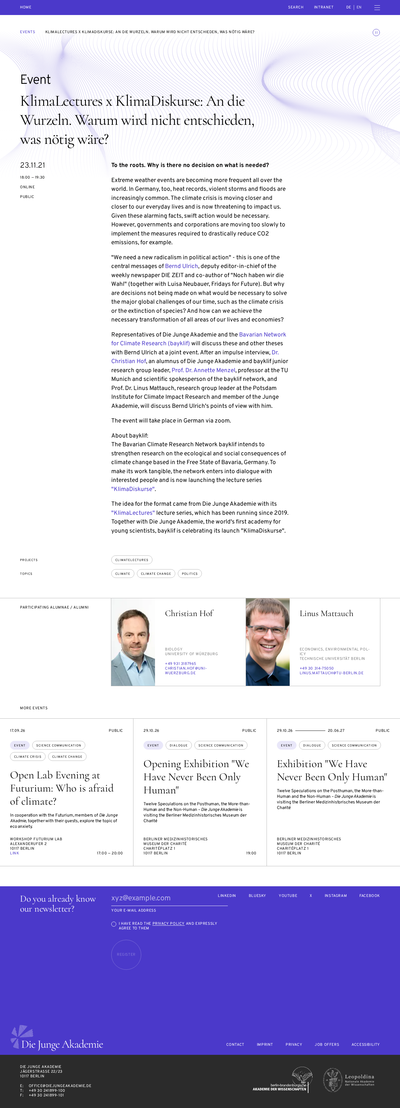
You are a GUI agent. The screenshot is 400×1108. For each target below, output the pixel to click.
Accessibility (366, 1045)
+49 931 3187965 (180, 663)
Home (25, 7)
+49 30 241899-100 (47, 1090)
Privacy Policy (168, 923)
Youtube (288, 896)
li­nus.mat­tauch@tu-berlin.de (332, 673)
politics (190, 574)
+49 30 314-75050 (317, 668)
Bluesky (257, 896)
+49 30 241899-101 (46, 1095)
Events (27, 32)
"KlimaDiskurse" (133, 489)
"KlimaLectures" (133, 513)
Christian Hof (189, 613)
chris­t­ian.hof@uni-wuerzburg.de (186, 671)
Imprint (265, 1045)
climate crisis (28, 757)
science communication (58, 746)
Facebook (369, 896)
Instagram (336, 896)
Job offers (327, 1045)
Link (14, 853)
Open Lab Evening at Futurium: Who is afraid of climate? (62, 788)
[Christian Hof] (133, 642)
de (348, 7)
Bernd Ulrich (181, 266)
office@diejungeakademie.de (60, 1086)
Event (20, 746)
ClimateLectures (131, 560)
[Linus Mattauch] (268, 642)
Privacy (294, 1045)
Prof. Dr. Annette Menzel (203, 370)
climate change (156, 574)
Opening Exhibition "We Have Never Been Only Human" (196, 777)
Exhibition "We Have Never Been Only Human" (332, 770)
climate (122, 574)
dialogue (179, 746)
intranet (324, 7)
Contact (235, 1045)
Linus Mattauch (326, 613)
